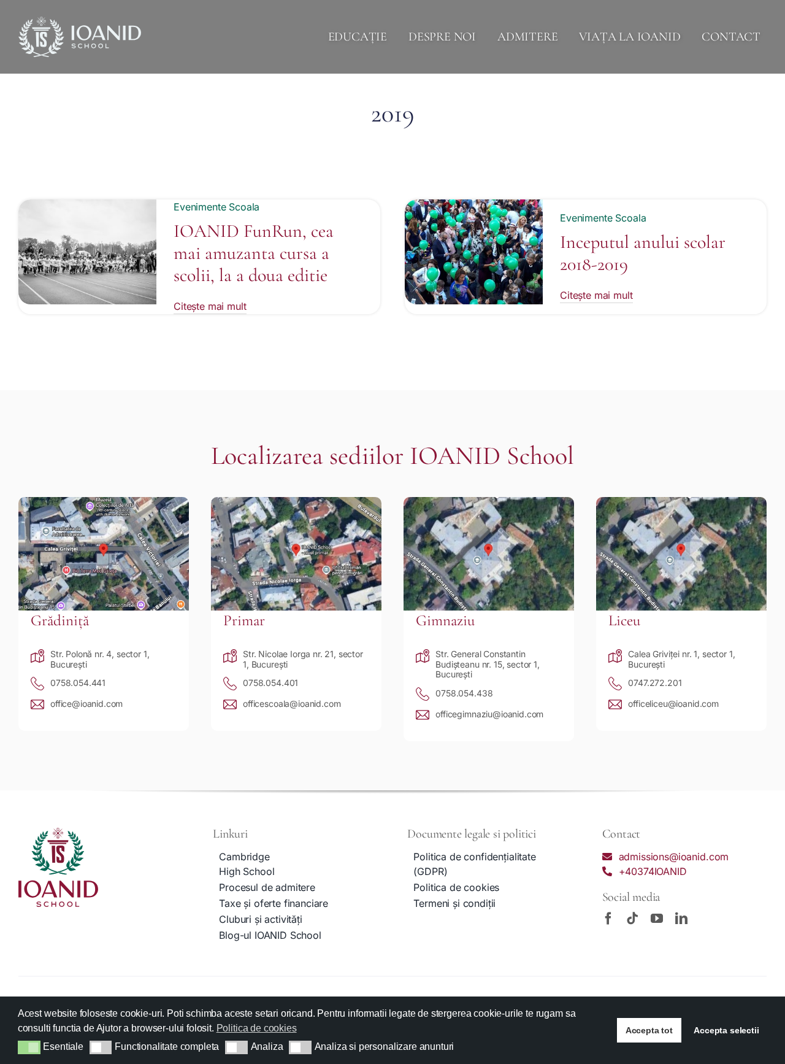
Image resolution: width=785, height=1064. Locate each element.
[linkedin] (681, 918)
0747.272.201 (654, 682)
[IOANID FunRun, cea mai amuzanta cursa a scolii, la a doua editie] (87, 207)
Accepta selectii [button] (726, 1030)
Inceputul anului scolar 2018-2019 (643, 253)
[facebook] (608, 918)
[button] (29, 1047)
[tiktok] (632, 918)
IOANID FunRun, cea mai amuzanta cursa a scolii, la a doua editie (254, 253)
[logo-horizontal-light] (79, 21)
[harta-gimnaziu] (489, 502)
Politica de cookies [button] (256, 1028)
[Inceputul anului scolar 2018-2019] (474, 207)
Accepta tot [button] (649, 1030)
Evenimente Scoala (216, 207)
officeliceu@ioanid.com (673, 703)
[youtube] (657, 918)
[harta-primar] (296, 502)
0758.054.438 (463, 693)
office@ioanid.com (86, 703)
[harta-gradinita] (103, 502)
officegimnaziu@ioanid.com (489, 714)
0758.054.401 (270, 682)
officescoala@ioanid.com (291, 703)
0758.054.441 (77, 682)
